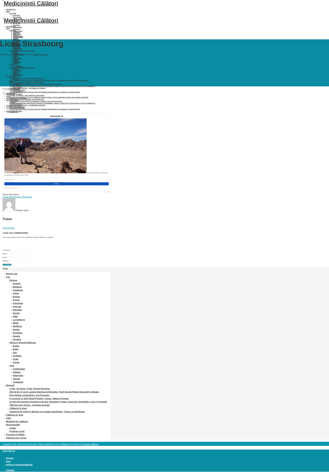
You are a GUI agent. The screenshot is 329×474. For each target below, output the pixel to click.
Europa (12, 14)
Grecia (16, 50)
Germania (17, 27)
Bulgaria (17, 35)
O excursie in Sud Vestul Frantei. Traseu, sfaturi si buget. (35, 84)
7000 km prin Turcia (16, 438)
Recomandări (13, 425)
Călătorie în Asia (14, 111)
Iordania (17, 76)
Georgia (16, 29)
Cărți (8, 418)
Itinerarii (10, 76)
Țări (8, 12)
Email (5, 257)
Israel (16, 78)
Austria (16, 16)
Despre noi (11, 10)
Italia (15, 52)
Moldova (17, 58)
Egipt (15, 72)
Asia (11, 82)
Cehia (15, 39)
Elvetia (16, 297)
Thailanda (18, 75)
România (17, 62)
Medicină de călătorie (17, 421)
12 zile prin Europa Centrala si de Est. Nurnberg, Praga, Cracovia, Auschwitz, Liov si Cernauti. (52, 86)
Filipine (16, 86)
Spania (16, 64)
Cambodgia (18, 84)
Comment (7, 250)
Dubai (15, 70)
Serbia (16, 60)
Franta (16, 25)
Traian (21, 54)
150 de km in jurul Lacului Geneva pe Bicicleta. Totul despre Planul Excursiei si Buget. (48, 80)
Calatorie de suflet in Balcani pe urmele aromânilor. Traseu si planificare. (44, 92)
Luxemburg (19, 320)
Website (6, 261)
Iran (15, 74)
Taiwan (16, 379)
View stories (9, 228)
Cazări (12, 428)
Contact (10, 470)
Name (5, 254)
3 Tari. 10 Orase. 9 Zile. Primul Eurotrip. (26, 78)
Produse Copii (16, 431)
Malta (16, 56)
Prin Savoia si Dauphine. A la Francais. (26, 82)
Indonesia (17, 88)
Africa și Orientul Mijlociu (22, 51)
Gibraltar (17, 31)
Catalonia (18, 37)
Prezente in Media (15, 434)
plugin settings (91, 444)
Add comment (41, 54)
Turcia (16, 80)
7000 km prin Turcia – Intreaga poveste (27, 88)
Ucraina (17, 66)
